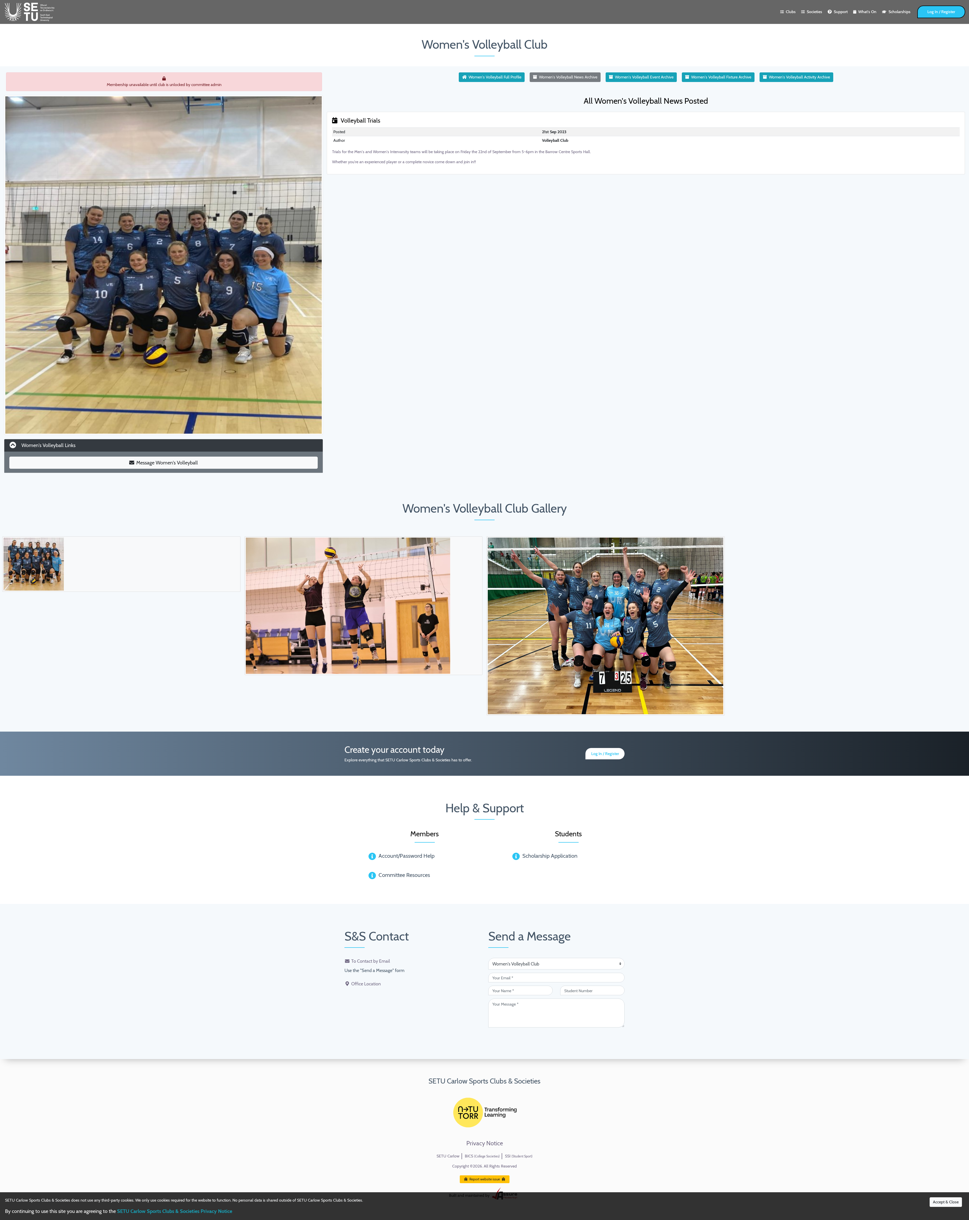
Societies (814, 11)
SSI (518, 1156)
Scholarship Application (549, 855)
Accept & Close (946, 1202)
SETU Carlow (448, 1156)
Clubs (791, 11)
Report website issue (485, 1179)
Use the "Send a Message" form (374, 970)
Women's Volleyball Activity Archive (799, 77)
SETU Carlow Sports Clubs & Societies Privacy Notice (174, 1211)
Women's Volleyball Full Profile (495, 77)
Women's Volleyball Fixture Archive (721, 77)
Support (841, 11)
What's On (867, 11)
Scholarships (899, 11)
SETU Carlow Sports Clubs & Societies (484, 1081)
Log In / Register (941, 11)
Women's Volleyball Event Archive (644, 77)
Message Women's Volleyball (167, 463)
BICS (482, 1156)
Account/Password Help (407, 855)
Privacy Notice (484, 1143)
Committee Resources (404, 875)
